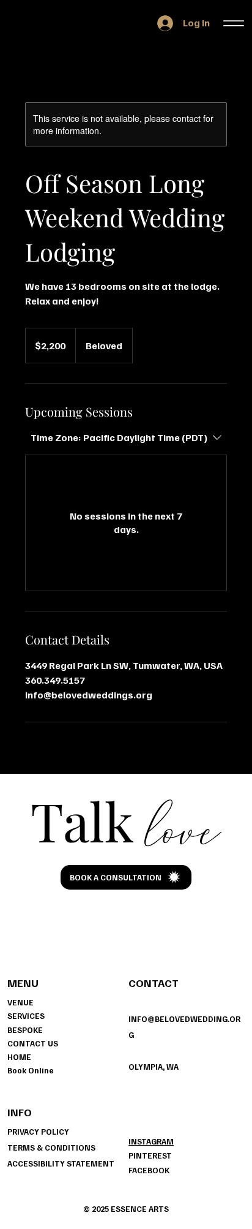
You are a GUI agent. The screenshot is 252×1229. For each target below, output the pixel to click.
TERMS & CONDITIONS (51, 1147)
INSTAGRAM (151, 1141)
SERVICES (26, 1016)
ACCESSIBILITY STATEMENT (60, 1163)
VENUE (20, 1002)
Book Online (30, 1070)
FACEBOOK (148, 1170)
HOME (19, 1057)
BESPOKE (25, 1030)
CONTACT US (32, 1043)
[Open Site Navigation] (234, 23)
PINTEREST (150, 1155)
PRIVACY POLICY (38, 1131)
